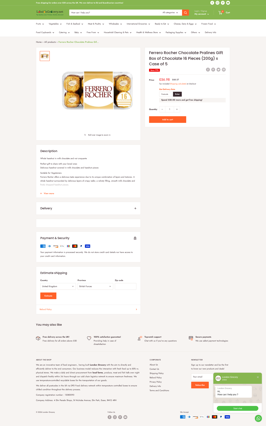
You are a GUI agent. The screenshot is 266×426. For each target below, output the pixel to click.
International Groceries (137, 23)
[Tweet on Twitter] (218, 70)
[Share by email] (224, 70)
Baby (77, 32)
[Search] (185, 13)
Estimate (48, 295)
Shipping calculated (178, 83)
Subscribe (200, 385)
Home (39, 42)
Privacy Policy (156, 381)
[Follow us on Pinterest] (223, 3)
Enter (177, 94)
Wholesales (114, 23)
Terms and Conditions (159, 390)
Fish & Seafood (73, 23)
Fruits (38, 23)
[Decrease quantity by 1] (162, 109)
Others (194, 32)
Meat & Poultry (94, 23)
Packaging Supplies (174, 32)
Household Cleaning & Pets (116, 32)
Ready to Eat (160, 23)
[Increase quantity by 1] (177, 109)
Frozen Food (207, 23)
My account (201, 13)
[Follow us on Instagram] (217, 3)
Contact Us (154, 369)
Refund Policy (46, 309)
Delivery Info (210, 32)
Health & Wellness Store (147, 32)
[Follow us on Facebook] (212, 3)
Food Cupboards (43, 32)
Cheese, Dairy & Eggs (184, 23)
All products (50, 42)
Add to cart (167, 119)
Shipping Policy (157, 373)
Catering (63, 32)
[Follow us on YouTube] (228, 3)
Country (44, 280)
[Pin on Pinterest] (213, 70)
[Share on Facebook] (208, 70)
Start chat (237, 408)
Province (82, 280)
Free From (91, 32)
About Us (154, 364)
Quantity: (153, 109)
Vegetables (54, 23)
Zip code (119, 280)
